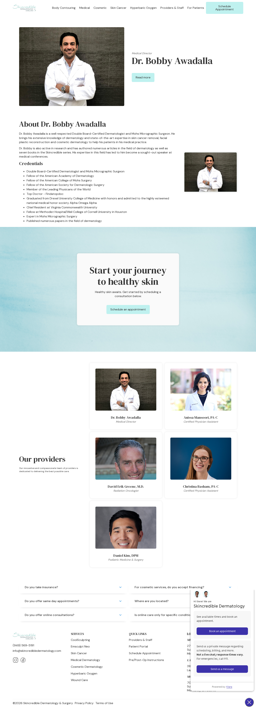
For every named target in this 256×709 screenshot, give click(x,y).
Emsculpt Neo (80, 646)
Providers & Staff (172, 8)
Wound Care (79, 680)
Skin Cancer (79, 653)
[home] (24, 8)
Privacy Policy (84, 703)
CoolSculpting (80, 640)
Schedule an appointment (128, 309)
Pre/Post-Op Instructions (146, 660)
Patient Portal (138, 646)
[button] (63, 7)
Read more (143, 77)
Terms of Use (104, 703)
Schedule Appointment (224, 7)
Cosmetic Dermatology (87, 667)
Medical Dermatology (85, 660)
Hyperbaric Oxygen (143, 8)
